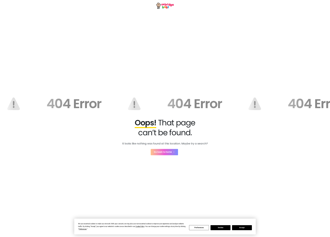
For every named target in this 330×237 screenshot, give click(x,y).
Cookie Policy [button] (139, 226)
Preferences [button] (83, 229)
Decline (220, 228)
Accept (242, 228)
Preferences (199, 228)
